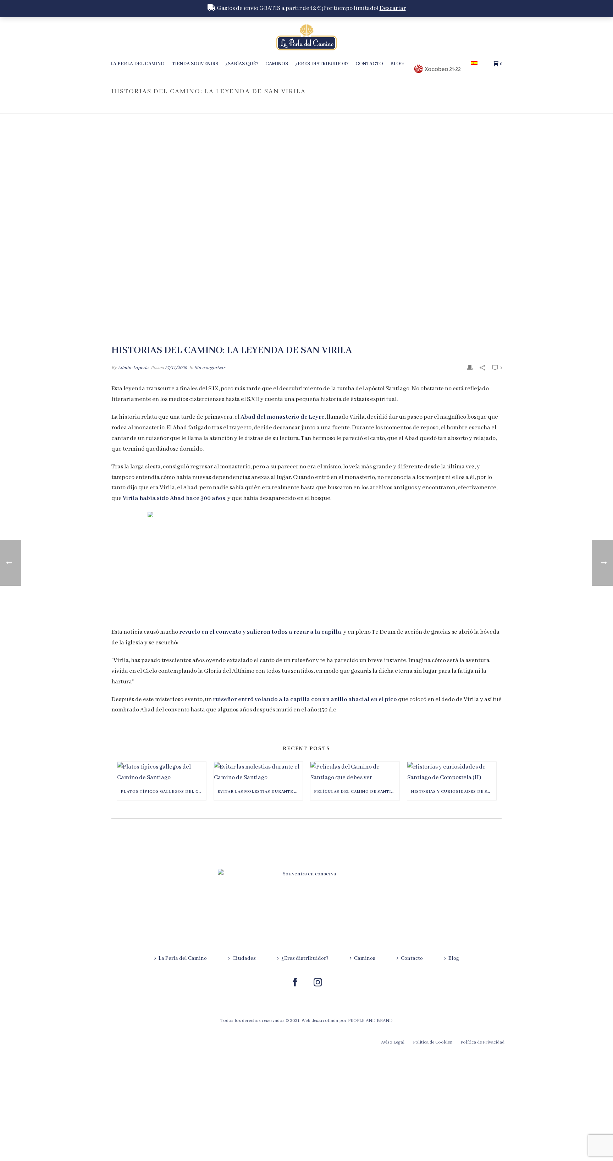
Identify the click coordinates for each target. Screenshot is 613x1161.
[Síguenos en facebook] (295, 983)
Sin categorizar (209, 368)
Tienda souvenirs (195, 64)
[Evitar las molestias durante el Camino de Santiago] (258, 772)
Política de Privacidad (482, 1042)
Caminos (276, 64)
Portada (387, 107)
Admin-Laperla (133, 368)
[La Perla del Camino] (306, 37)
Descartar (393, 8)
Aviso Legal (392, 1042)
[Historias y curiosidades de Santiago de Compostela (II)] (451, 772)
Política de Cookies (432, 1042)
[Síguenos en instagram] (318, 983)
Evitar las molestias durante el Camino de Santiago (260, 791)
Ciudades (244, 958)
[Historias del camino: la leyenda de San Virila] (306, 233)
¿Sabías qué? (241, 64)
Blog (397, 64)
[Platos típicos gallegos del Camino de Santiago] (161, 772)
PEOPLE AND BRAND (370, 1021)
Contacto (369, 64)
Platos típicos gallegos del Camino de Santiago (163, 791)
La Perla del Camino (137, 64)
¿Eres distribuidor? (321, 64)
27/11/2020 (176, 368)
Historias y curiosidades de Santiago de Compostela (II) (453, 791)
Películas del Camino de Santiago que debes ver (356, 791)
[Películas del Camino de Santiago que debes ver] (354, 772)
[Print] (470, 367)
